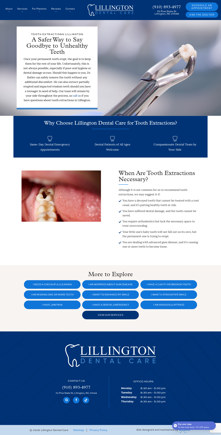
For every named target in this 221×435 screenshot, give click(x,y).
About (8, 8)
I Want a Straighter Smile (168, 294)
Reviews (56, 8)
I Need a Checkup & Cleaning (52, 284)
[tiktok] (86, 400)
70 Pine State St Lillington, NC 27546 (167, 12)
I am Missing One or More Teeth (52, 294)
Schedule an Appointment (201, 7)
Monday (126, 388)
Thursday (127, 401)
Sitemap (78, 430)
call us (77, 96)
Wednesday (129, 397)
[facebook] (76, 400)
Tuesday (126, 392)
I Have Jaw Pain (52, 304)
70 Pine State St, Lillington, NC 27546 (76, 393)
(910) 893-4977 (166, 7)
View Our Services (110, 314)
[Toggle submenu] (9, 11)
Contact (70, 8)
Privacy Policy (98, 430)
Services (22, 8)
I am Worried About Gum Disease (110, 284)
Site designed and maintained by (157, 429)
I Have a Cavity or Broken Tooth (169, 284)
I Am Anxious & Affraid (168, 304)
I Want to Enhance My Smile (110, 294)
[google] (66, 400)
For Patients (39, 8)
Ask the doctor (201, 14)
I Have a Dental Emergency (110, 304)
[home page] (111, 10)
